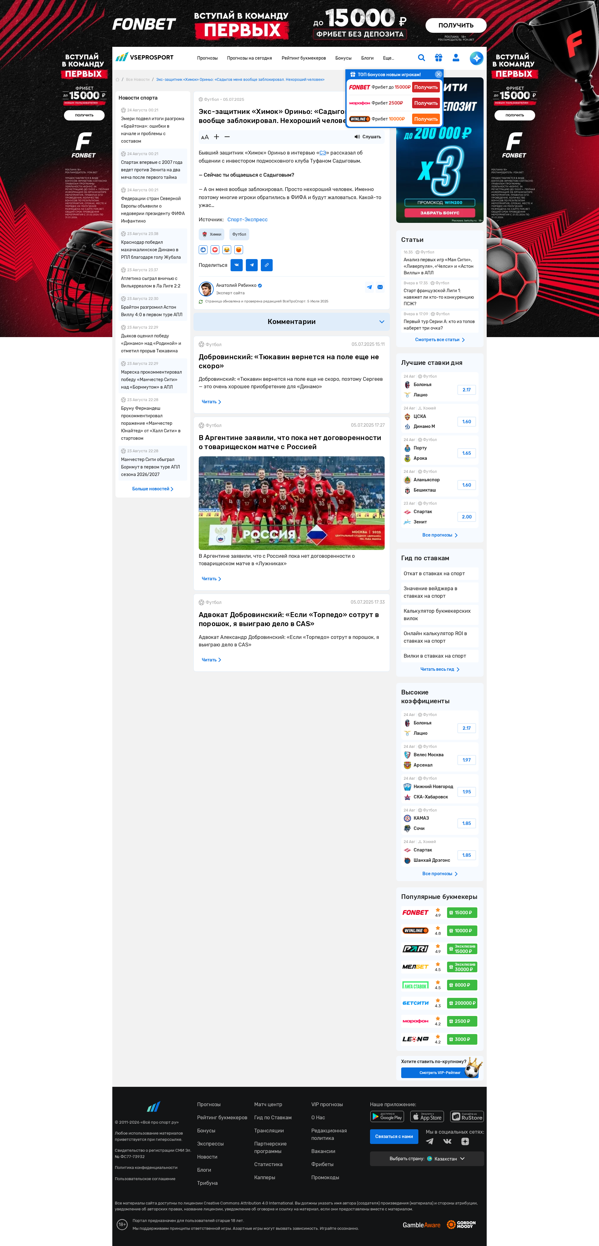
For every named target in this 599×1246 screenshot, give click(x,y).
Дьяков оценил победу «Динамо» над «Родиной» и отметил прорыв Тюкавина (151, 343)
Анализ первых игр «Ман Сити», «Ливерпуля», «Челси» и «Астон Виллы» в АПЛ (440, 263)
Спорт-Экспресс (247, 220)
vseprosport (144, 58)
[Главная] (117, 79)
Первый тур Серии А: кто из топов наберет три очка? (440, 322)
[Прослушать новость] (357, 137)
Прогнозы (207, 58)
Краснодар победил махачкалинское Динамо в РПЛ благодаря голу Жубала (151, 250)
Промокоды (325, 1177)
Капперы (264, 1177)
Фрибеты (322, 1164)
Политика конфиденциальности (146, 1167)
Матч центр (268, 1104)
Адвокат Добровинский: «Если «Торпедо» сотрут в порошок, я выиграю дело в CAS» (289, 619)
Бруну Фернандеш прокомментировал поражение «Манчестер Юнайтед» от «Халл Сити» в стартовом (151, 423)
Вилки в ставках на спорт (435, 656)
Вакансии (323, 1151)
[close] (438, 74)
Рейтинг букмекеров (304, 58)
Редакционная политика (329, 1134)
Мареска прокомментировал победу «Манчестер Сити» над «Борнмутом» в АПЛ (151, 380)
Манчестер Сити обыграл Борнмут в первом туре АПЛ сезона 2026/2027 (150, 467)
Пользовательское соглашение (145, 1178)
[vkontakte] (447, 1141)
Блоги (367, 58)
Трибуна (207, 1183)
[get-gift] (438, 58)
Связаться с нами (394, 1136)
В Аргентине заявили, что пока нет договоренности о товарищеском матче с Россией (290, 442)
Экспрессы (210, 1144)
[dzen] (465, 1141)
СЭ (322, 153)
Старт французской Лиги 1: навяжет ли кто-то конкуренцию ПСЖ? (440, 294)
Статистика (268, 1164)
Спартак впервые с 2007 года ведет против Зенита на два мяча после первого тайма (152, 170)
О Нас (318, 1118)
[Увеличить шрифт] (216, 137)
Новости (207, 1157)
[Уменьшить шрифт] (227, 137)
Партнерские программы (270, 1147)
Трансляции (269, 1131)
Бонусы (343, 58)
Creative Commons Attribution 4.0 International (248, 1203)
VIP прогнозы (327, 1104)
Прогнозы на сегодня (249, 58)
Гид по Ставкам (273, 1118)
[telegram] (429, 1141)
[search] (421, 58)
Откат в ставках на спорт (434, 573)
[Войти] (456, 57)
